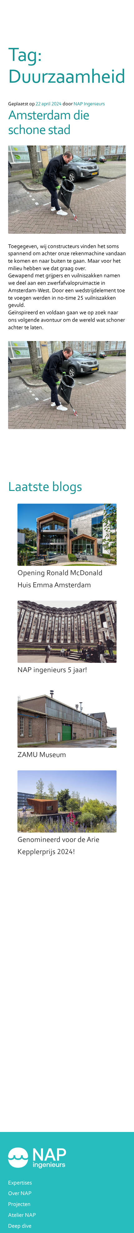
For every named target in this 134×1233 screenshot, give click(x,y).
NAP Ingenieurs (89, 104)
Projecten (19, 1205)
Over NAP (19, 1194)
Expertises (20, 1183)
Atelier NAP (22, 1215)
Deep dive (19, 1226)
